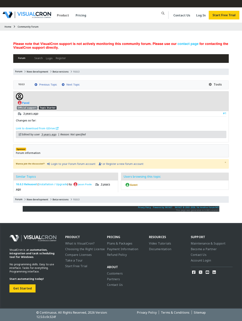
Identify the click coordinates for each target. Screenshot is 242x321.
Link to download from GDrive (36, 128)
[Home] (27, 17)
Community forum (28, 26)
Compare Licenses (78, 255)
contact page (188, 43)
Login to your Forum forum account (72, 164)
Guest (133, 185)
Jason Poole (84, 184)
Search (38, 58)
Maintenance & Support (208, 243)
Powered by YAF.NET (162, 207)
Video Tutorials (160, 243)
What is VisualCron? (80, 243)
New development (37, 71)
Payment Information (122, 249)
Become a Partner (204, 249)
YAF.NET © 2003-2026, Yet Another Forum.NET (197, 207)
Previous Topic (47, 84)
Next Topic (72, 84)
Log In (201, 15)
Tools (217, 84)
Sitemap (200, 312)
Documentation (160, 249)
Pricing (81, 15)
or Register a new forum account (122, 164)
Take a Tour (74, 260)
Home (8, 26)
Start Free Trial (224, 15)
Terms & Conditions (175, 312)
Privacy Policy (144, 207)
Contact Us (181, 15)
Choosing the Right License (85, 249)
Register (61, 58)
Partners (113, 279)
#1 (224, 113)
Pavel (25, 102)
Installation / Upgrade (52, 184)
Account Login (201, 260)
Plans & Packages (119, 243)
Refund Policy (117, 255)
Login (49, 58)
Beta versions (61, 71)
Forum (21, 58)
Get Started (22, 288)
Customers (115, 273)
